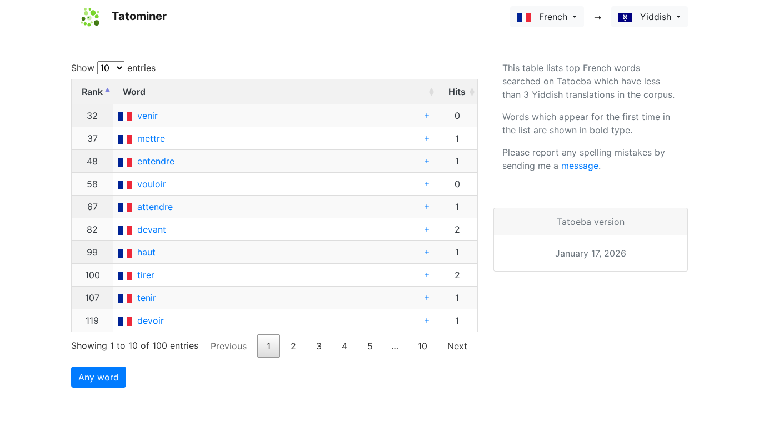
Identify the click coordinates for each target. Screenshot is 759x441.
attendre (155, 206)
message (579, 165)
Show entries (113, 67)
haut (146, 252)
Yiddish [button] (653, 16)
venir (147, 115)
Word (134, 91)
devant (151, 229)
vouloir (151, 183)
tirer (145, 274)
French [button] (550, 16)
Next (457, 346)
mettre (151, 138)
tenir (146, 297)
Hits (457, 91)
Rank (92, 91)
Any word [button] (98, 377)
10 (422, 346)
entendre (155, 161)
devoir (150, 320)
